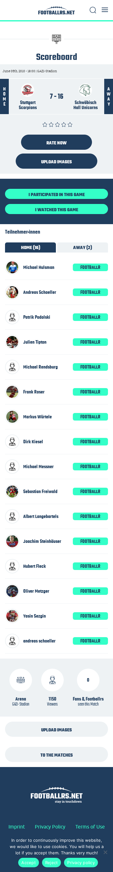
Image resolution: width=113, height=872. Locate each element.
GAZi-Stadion (20, 703)
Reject (51, 862)
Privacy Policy (50, 826)
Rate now (56, 142)
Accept (28, 862)
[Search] (93, 10)
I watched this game (56, 209)
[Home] (56, 12)
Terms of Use (90, 826)
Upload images (56, 161)
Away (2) (82, 247)
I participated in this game (57, 194)
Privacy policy (81, 862)
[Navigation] (105, 10)
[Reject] (105, 852)
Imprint (16, 826)
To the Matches (56, 755)
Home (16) (30, 247)
